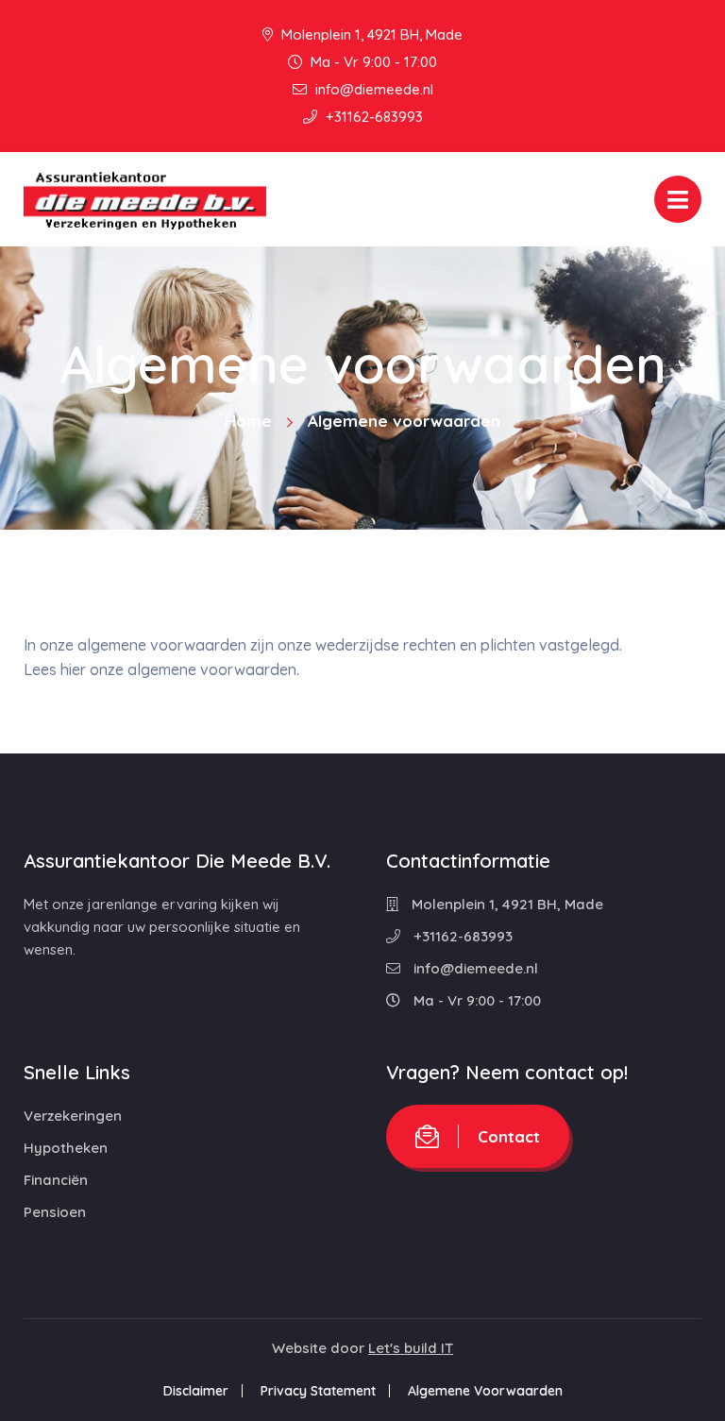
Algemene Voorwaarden (485, 1390)
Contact (509, 1136)
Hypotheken (66, 1148)
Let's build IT (410, 1348)
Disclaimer (195, 1390)
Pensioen (55, 1212)
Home (248, 421)
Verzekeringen (73, 1116)
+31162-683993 (372, 117)
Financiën (56, 1180)
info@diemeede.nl (372, 89)
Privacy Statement (318, 1390)
